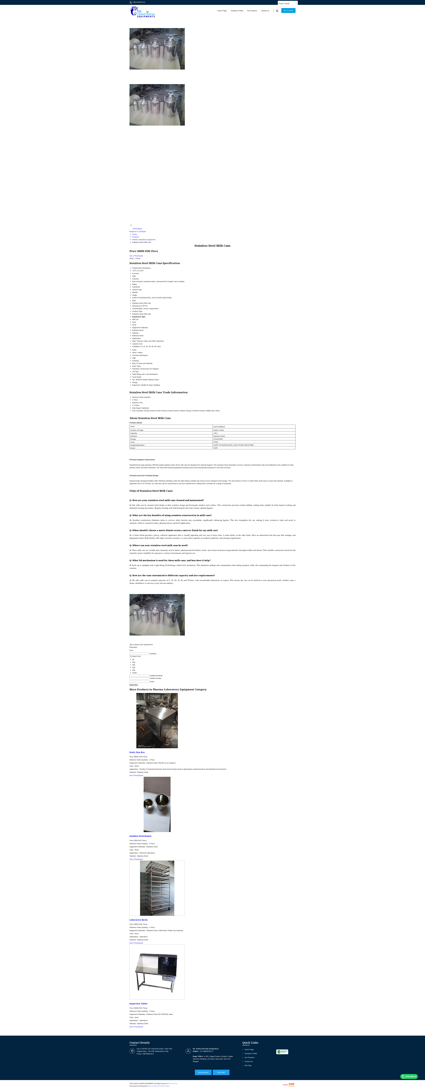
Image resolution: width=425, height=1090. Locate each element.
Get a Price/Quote (136, 256)
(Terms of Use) (172, 1084)
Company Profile (237, 11)
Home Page (222, 11)
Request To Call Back (137, 231)
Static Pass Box (137, 752)
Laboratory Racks (138, 919)
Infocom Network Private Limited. (159, 1086)
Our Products (252, 11)
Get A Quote (288, 10)
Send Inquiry (137, 229)
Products (135, 237)
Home (134, 234)
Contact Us (265, 11)
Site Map (248, 1065)
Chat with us (411, 1076)
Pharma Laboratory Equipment (143, 240)
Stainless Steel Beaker (140, 836)
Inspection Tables (138, 1003)
